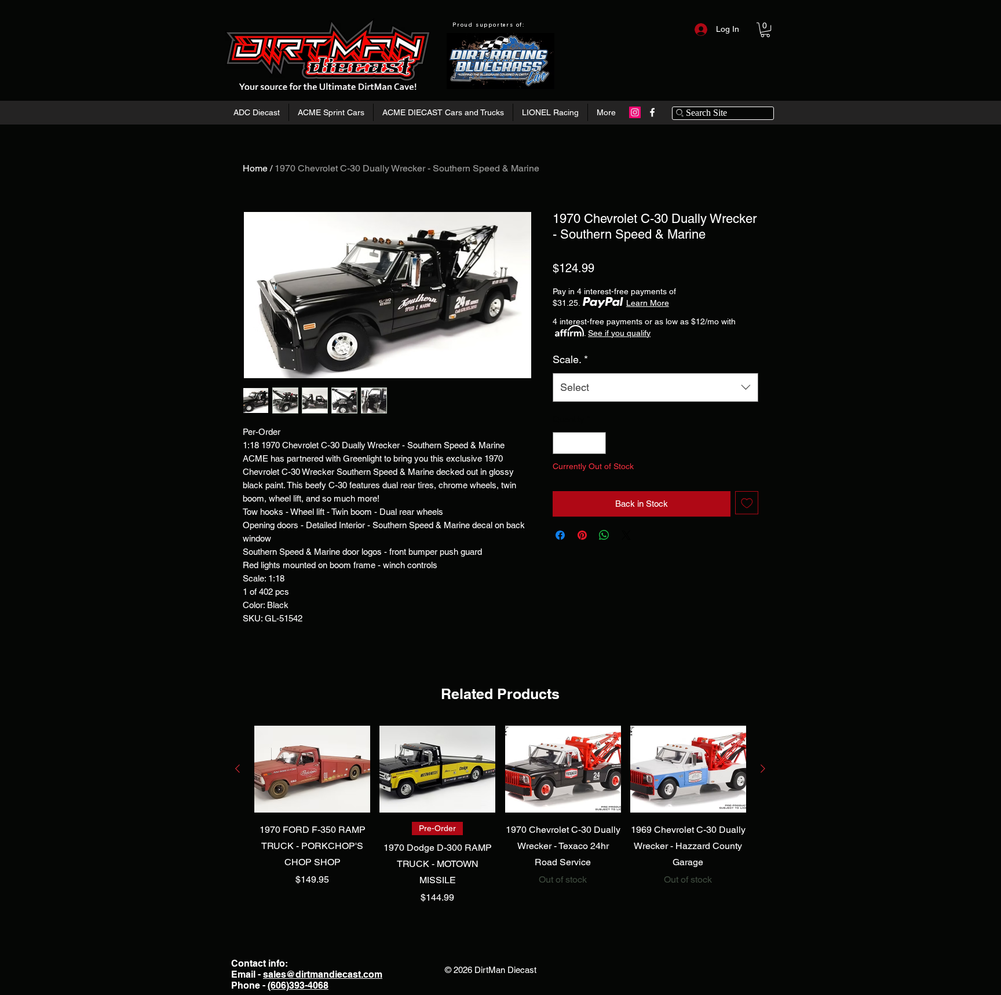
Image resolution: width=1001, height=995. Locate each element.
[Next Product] (763, 768)
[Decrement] (562, 443)
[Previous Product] (237, 768)
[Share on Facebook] (560, 535)
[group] (500, 815)
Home (255, 168)
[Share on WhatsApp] (604, 535)
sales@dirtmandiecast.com (322, 974)
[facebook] (652, 112)
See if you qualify (619, 333)
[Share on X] (626, 535)
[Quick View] (312, 769)
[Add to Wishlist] (747, 503)
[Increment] (597, 443)
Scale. (570, 359)
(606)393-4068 (298, 985)
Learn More (647, 303)
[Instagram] (635, 112)
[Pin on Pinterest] (582, 535)
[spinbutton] (579, 443)
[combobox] (655, 387)
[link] (765, 30)
